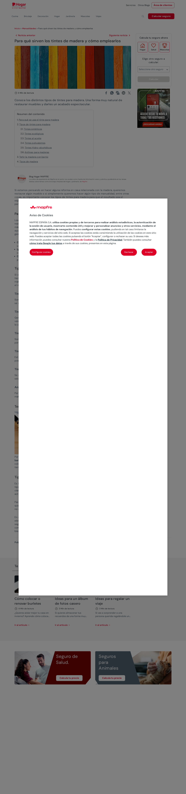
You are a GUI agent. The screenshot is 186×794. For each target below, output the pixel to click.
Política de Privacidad (110, 239)
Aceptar (149, 252)
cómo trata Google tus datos (45, 243)
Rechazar (128, 252)
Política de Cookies (82, 239)
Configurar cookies (41, 252)
